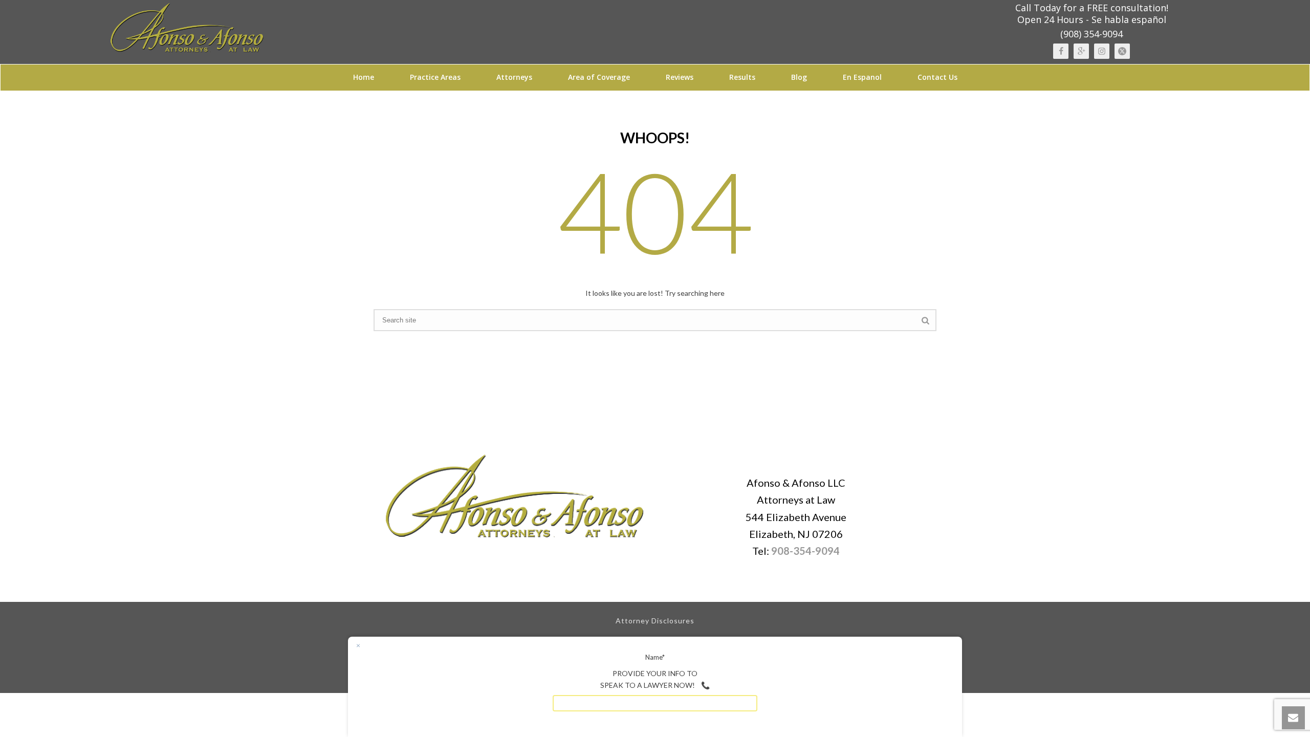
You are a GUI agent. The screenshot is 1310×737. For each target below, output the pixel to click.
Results (742, 77)
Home (363, 77)
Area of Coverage (599, 77)
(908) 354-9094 (1091, 34)
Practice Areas (435, 77)
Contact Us (937, 77)
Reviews (679, 77)
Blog (799, 77)
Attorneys (514, 77)
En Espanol (862, 77)
